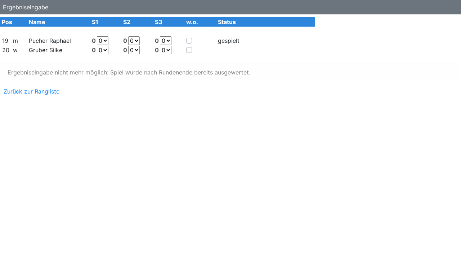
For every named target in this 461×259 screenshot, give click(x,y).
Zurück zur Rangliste (31, 91)
